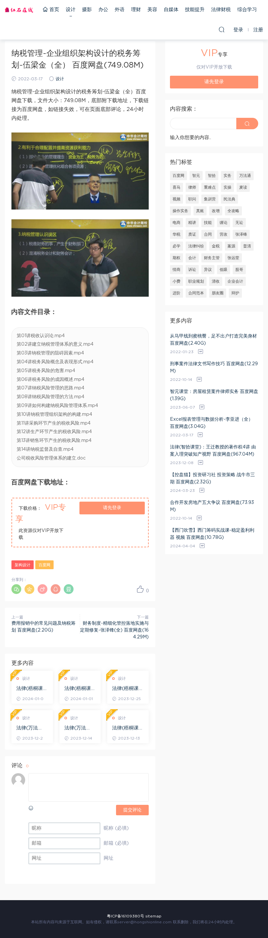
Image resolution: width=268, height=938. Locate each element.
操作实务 (180, 211)
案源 (231, 246)
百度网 (44, 565)
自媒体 (171, 9)
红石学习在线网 (19, 10)
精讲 (192, 223)
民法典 (229, 199)
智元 (196, 176)
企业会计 (235, 281)
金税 (216, 246)
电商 (176, 223)
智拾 (212, 176)
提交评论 (132, 810)
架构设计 (22, 565)
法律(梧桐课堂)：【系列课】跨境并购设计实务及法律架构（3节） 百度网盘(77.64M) (31, 689)
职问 (192, 199)
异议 (208, 270)
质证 (192, 234)
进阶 (176, 293)
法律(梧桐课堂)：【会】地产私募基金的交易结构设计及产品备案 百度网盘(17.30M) (80, 689)
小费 (176, 281)
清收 (216, 281)
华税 (176, 234)
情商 (176, 270)
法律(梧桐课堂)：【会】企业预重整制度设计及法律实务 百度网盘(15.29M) (127, 689)
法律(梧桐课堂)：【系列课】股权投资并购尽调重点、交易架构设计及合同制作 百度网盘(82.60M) (127, 728)
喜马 (176, 187)
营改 (223, 234)
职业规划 (196, 281)
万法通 (245, 176)
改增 (216, 211)
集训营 (210, 199)
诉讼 (192, 270)
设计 (70, 9)
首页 (53, 9)
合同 (208, 234)
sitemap (153, 916)
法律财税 (221, 9)
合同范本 (196, 293)
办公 (103, 9)
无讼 (239, 223)
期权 (176, 258)
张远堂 (233, 258)
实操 (227, 187)
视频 (176, 199)
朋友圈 (218, 293)
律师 (192, 187)
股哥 (239, 270)
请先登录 (112, 508)
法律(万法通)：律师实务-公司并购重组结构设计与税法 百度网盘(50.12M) (32, 728)
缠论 (223, 223)
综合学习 (247, 9)
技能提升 (195, 9)
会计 (192, 258)
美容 (152, 9)
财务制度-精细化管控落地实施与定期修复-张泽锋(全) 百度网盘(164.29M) (114, 630)
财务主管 (212, 258)
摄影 (87, 9)
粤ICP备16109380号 (125, 916)
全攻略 (233, 211)
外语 (120, 9)
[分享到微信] (16, 589)
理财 (136, 9)
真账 (200, 211)
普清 (247, 246)
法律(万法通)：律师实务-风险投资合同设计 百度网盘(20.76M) (80, 728)
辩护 (235, 293)
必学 (176, 246)
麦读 (243, 187)
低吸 (223, 270)
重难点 (210, 187)
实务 (227, 176)
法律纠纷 (196, 246)
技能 (208, 223)
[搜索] (221, 29)
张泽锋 (241, 234)
